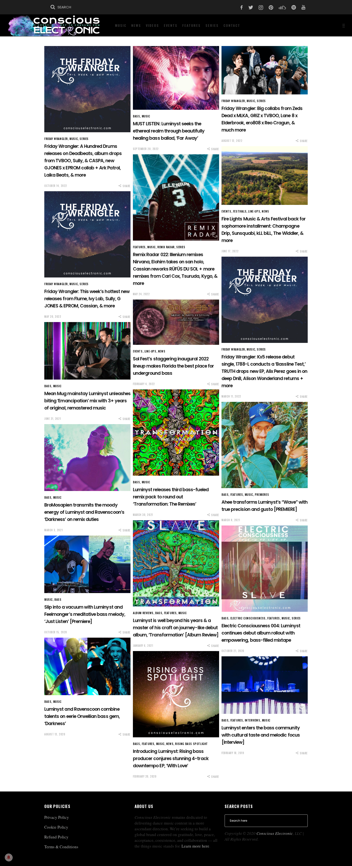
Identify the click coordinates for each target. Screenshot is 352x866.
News (265, 211)
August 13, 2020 (54, 734)
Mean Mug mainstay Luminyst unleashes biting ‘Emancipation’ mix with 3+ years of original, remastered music (87, 400)
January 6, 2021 (143, 645)
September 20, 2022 (146, 149)
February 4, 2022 (144, 384)
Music (73, 139)
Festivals (239, 211)
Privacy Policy (56, 817)
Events (226, 211)
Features (139, 247)
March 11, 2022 (231, 396)
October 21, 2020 (232, 651)
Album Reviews (143, 613)
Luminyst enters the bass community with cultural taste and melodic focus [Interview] (260, 735)
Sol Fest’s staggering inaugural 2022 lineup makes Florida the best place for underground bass (173, 366)
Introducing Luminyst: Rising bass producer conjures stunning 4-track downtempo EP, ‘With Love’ (171, 758)
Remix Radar (166, 247)
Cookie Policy (56, 827)
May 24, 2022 (141, 294)
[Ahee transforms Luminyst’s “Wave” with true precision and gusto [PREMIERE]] (264, 445)
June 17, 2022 (229, 251)
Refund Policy (56, 837)
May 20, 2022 (52, 316)
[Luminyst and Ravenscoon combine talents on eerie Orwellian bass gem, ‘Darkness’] (87, 666)
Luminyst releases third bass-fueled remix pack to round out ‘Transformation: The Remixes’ (171, 496)
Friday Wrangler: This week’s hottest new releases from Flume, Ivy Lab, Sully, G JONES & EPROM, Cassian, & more (87, 298)
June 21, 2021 (52, 419)
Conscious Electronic (274, 833)
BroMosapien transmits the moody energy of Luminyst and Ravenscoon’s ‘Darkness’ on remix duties (84, 512)
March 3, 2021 (53, 530)
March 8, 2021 (230, 520)
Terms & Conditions (61, 846)
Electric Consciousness (248, 618)
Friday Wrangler (56, 139)
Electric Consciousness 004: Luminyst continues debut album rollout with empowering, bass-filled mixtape (260, 633)
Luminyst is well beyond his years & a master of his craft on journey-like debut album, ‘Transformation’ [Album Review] (175, 627)
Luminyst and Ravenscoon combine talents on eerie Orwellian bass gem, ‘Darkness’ (82, 716)
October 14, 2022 (55, 186)
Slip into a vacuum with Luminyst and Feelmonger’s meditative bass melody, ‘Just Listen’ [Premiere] (84, 614)
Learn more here (195, 846)
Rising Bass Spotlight (191, 744)
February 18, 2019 (232, 753)
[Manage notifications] (8, 857)
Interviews (252, 720)
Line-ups (254, 211)
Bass (136, 116)
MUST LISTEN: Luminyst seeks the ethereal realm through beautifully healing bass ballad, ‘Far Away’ (168, 131)
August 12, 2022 (231, 141)
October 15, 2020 (55, 632)
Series (84, 139)
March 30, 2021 (143, 515)
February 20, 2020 (144, 776)
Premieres (262, 494)
